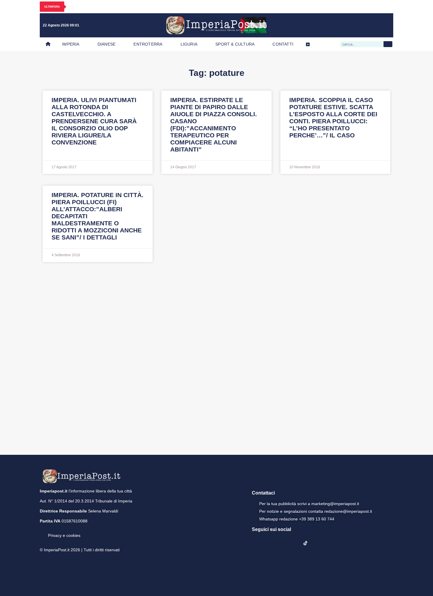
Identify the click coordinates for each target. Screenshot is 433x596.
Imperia (70, 44)
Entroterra (147, 44)
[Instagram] (348, 25)
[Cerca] (388, 44)
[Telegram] (373, 25)
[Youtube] (361, 25)
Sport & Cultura (234, 44)
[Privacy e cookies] (42, 531)
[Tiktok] (385, 25)
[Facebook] (336, 25)
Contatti (282, 44)
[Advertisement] (216, 357)
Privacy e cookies (64, 535)
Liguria (189, 44)
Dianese (106, 44)
